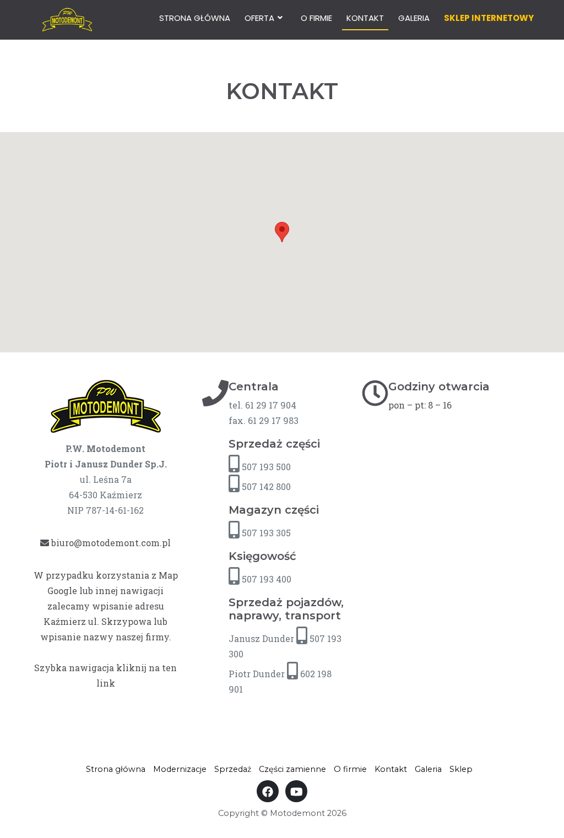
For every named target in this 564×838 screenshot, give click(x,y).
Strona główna (194, 18)
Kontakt (365, 18)
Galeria (414, 18)
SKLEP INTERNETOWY (489, 18)
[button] (282, 232)
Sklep (461, 769)
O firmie (316, 18)
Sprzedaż (232, 769)
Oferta (259, 18)
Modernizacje (180, 769)
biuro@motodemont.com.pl (110, 542)
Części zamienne (292, 769)
